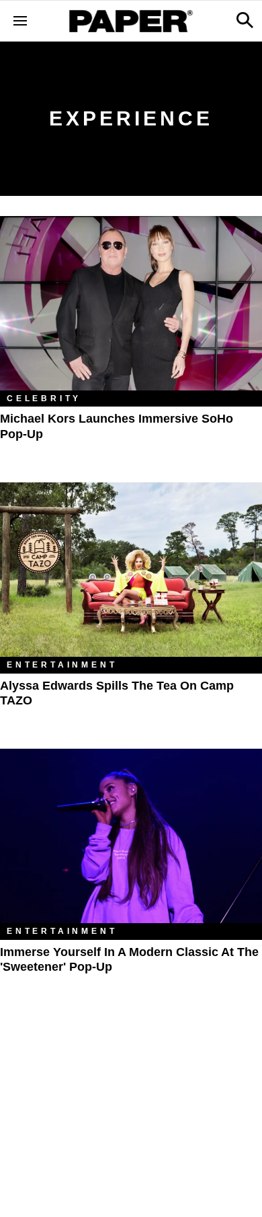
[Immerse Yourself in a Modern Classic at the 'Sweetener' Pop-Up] (131, 836)
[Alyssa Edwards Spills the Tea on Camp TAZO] (131, 569)
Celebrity (44, 398)
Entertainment (62, 665)
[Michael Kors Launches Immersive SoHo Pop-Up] (131, 303)
